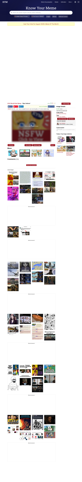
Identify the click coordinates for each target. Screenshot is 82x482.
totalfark (63, 116)
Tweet (21, 106)
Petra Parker (59, 143)
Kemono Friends (60, 152)
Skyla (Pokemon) (69, 143)
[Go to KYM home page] (5, 2)
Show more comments (31, 165)
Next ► (52, 145)
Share (10, 106)
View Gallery (28, 145)
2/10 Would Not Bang (14, 103)
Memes (54, 16)
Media (56, 2)
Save (16, 106)
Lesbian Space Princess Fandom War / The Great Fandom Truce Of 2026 (70, 154)
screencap (58, 116)
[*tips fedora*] (31, 126)
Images (48, 16)
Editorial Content (63, 16)
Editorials (63, 2)
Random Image (37, 145)
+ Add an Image (66, 103)
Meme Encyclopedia (46, 2)
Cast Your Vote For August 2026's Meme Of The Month (41, 24)
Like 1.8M (51, 106)
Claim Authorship (62, 118)
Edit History (71, 118)
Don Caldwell (62, 123)
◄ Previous (11, 145)
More (70, 2)
